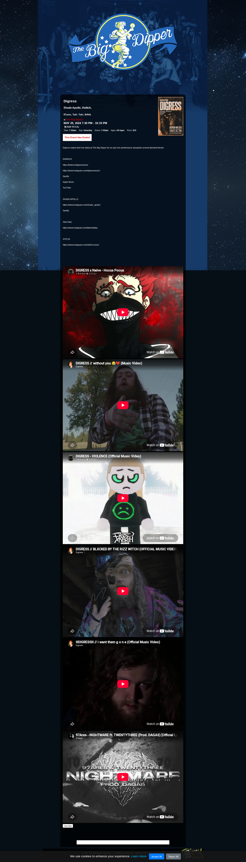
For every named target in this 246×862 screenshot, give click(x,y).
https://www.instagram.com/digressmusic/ (81, 170)
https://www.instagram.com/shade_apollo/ (81, 205)
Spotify (66, 176)
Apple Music (68, 182)
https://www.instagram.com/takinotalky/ (80, 228)
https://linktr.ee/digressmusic (75, 165)
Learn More (138, 856)
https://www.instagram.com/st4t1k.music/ (81, 245)
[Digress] (170, 116)
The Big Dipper (74, 119)
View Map (68, 826)
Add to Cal (72, 127)
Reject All (173, 856)
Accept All (156, 856)
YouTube (67, 188)
